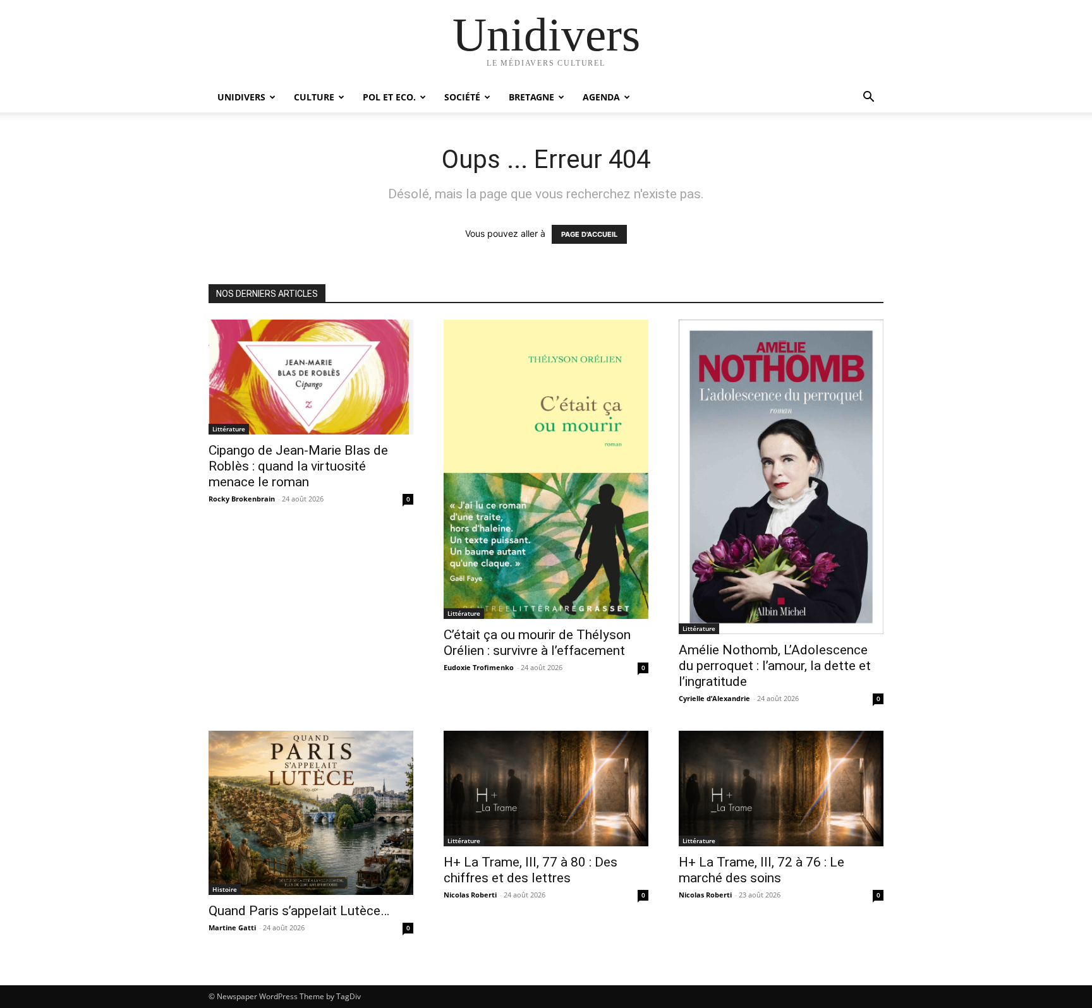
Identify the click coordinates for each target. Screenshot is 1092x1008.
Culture (314, 97)
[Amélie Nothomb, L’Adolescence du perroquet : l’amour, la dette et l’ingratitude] (781, 477)
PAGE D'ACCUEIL (589, 234)
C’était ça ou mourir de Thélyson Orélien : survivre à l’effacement (537, 642)
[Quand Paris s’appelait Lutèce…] (311, 812)
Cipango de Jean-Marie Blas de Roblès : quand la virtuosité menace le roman (298, 466)
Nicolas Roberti (470, 894)
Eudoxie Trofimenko (479, 667)
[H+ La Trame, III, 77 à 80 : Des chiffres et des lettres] (546, 788)
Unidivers (241, 97)
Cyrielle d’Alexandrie (714, 698)
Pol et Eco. (389, 97)
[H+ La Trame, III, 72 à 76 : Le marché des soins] (781, 788)
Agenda (601, 97)
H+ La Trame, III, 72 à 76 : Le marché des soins (761, 870)
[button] (868, 98)
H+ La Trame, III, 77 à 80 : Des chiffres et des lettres (530, 870)
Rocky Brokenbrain (242, 498)
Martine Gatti (232, 927)
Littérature (228, 428)
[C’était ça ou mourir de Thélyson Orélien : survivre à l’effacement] (546, 469)
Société (462, 97)
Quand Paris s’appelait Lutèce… (299, 910)
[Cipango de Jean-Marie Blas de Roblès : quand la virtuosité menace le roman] (311, 377)
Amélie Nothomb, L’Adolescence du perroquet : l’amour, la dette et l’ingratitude (775, 665)
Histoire (224, 889)
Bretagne (531, 97)
